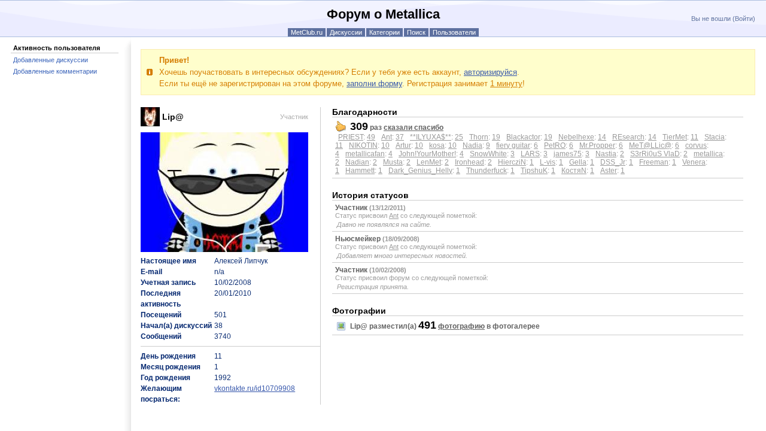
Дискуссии (346, 32)
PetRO (555, 145)
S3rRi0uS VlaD (655, 154)
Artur (403, 145)
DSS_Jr (612, 162)
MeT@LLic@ (650, 145)
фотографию (461, 326)
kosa (437, 145)
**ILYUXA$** (430, 137)
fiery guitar (513, 145)
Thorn (478, 137)
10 (385, 145)
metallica (708, 154)
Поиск (416, 32)
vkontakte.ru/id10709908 (254, 388)
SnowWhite (488, 154)
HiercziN (512, 162)
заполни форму (374, 83)
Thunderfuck (486, 170)
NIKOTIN (363, 145)
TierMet (674, 137)
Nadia (472, 145)
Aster (608, 170)
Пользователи (454, 32)
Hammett (360, 170)
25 (459, 137)
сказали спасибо (413, 127)
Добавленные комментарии (55, 71)
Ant (386, 137)
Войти (744, 18)
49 (371, 137)
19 (496, 137)
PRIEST (350, 137)
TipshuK (534, 170)
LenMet (429, 162)
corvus (696, 145)
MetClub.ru (307, 32)
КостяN (573, 170)
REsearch (628, 137)
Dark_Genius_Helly (420, 170)
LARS (530, 154)
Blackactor (523, 137)
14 (602, 137)
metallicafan (365, 154)
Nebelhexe (576, 137)
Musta (393, 162)
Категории (384, 32)
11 (694, 137)
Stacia (714, 137)
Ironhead (469, 162)
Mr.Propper (597, 145)
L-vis (547, 162)
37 (400, 137)
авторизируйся (490, 72)
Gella (577, 162)
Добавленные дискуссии (50, 59)
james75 (568, 154)
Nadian (357, 162)
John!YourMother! (427, 154)
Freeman (653, 162)
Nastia (605, 154)
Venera (694, 162)
